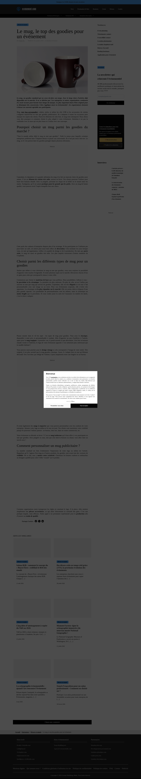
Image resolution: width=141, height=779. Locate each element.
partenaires (54, 377)
